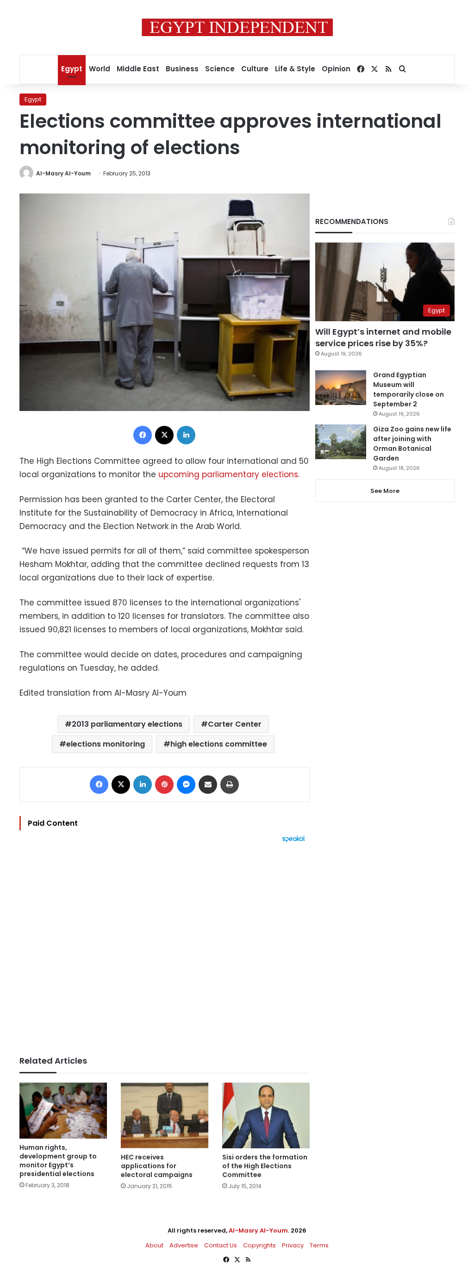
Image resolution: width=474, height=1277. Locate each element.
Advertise (183, 1245)
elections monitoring (105, 744)
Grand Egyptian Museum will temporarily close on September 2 (408, 389)
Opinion (336, 69)
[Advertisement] (164, 945)
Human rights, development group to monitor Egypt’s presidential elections (58, 1160)
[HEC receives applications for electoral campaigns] (164, 1115)
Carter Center (235, 724)
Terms (319, 1245)
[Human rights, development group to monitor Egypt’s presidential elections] (63, 1111)
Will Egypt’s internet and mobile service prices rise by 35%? (383, 337)
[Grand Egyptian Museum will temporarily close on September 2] (340, 387)
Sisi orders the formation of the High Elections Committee (264, 1165)
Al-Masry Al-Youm (63, 173)
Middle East (138, 69)
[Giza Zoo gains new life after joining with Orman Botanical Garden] (340, 441)
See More (384, 490)
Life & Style (295, 69)
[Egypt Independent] (237, 27)
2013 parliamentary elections (127, 724)
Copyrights (259, 1245)
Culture (254, 69)
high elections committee (218, 744)
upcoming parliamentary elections (228, 474)
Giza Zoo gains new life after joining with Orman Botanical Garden (412, 443)
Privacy (293, 1245)
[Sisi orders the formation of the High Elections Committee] (266, 1115)
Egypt (71, 69)
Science (220, 69)
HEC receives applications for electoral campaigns (157, 1165)
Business (182, 69)
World (99, 69)
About (154, 1245)
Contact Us (220, 1245)
